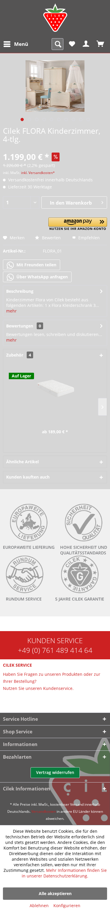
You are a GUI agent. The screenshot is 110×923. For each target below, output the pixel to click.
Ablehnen (39, 905)
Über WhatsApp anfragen (41, 277)
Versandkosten (43, 811)
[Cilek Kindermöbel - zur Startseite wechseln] (55, 17)
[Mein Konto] (86, 44)
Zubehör (18, 355)
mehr (11, 311)
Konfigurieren (66, 905)
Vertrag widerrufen (55, 772)
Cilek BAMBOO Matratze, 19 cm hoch (55, 414)
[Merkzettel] (72, 44)
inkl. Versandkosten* (38, 172)
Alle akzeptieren (55, 893)
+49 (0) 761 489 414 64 (55, 650)
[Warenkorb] (100, 44)
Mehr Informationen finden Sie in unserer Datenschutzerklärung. (64, 873)
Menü (21, 44)
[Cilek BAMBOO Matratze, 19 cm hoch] (55, 387)
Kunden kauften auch (28, 477)
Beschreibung (19, 291)
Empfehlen (88, 237)
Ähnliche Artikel (22, 461)
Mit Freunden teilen (35, 264)
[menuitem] (15, 44)
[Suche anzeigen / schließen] (57, 44)
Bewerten (51, 237)
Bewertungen (19, 326)
